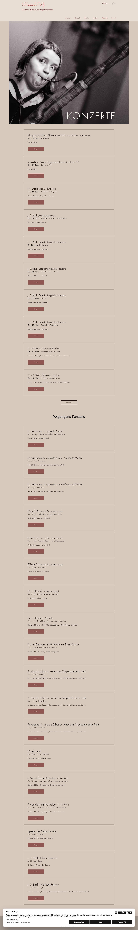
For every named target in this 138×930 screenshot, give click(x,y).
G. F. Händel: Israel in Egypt (43, 591)
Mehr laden (69, 403)
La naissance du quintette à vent (45, 431)
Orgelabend (34, 751)
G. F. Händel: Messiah (40, 618)
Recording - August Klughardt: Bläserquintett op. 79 (53, 162)
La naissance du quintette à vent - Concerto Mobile (55, 458)
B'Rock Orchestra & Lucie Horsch (45, 511)
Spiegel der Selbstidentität (42, 831)
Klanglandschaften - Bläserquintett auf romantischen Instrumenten (59, 135)
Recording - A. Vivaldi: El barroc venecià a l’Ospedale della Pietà (63, 724)
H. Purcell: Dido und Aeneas (42, 188)
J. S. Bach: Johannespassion (41, 215)
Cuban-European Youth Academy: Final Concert (53, 644)
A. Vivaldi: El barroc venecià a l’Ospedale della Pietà (57, 671)
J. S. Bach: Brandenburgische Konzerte (47, 242)
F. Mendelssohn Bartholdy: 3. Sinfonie (48, 778)
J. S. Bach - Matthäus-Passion (43, 884)
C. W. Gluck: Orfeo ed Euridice (44, 348)
